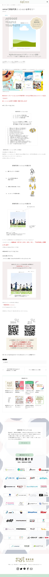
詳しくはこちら (24, 442)
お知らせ (6, 362)
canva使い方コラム (8, 255)
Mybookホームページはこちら (10, 251)
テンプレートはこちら (8, 105)
